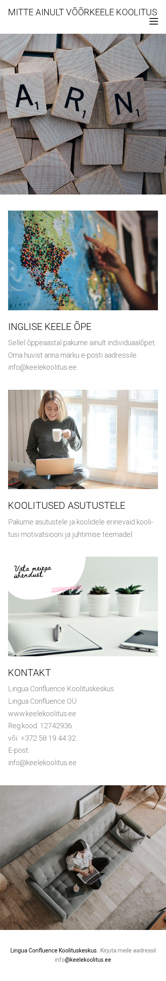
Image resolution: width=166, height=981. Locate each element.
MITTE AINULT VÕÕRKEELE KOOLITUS (82, 12)
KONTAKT (29, 672)
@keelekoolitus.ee (88, 959)
